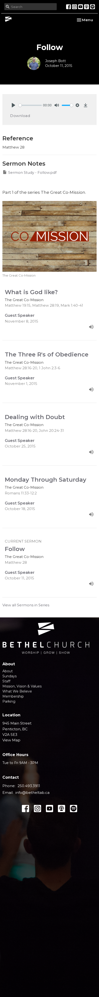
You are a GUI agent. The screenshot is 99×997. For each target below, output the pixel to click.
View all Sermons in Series (25, 605)
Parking (8, 701)
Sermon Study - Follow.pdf (32, 172)
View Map (11, 740)
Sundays (9, 676)
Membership (13, 696)
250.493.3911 (29, 785)
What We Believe (17, 691)
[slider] (30, 105)
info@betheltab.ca (32, 792)
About (7, 671)
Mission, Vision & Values (22, 686)
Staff (6, 681)
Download (20, 115)
